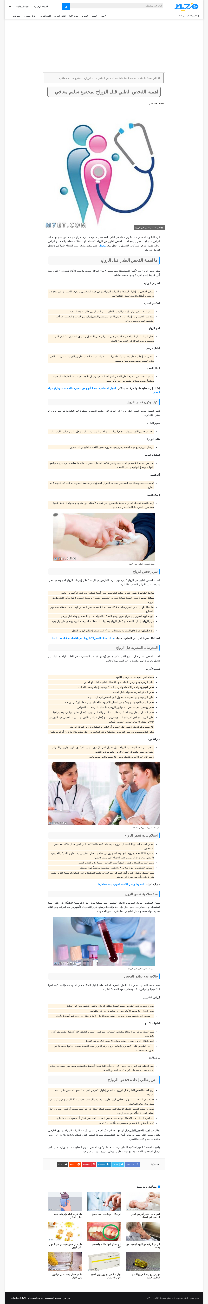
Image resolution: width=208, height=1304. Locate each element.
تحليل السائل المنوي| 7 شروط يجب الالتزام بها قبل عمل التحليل (82, 638)
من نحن (66, 1298)
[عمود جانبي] (10, 6)
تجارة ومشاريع (30, 16)
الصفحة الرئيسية (41, 6)
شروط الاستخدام (35, 1298)
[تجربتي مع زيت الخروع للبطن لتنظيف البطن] (143, 1261)
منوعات (16, 16)
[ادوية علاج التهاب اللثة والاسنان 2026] (104, 1231)
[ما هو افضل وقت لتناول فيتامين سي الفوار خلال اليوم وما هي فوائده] (65, 1261)
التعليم (94, 16)
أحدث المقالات (22, 6)
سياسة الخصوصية (53, 1298)
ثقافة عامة (73, 16)
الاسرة (103, 16)
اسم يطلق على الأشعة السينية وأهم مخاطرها (121, 884)
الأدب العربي (45, 16)
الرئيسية (152, 78)
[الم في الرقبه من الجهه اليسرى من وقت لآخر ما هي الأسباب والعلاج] (143, 1231)
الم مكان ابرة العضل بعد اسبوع (106, 1214)
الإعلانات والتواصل (18, 1298)
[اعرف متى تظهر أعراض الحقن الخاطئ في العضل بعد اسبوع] (143, 1201)
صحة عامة (130, 78)
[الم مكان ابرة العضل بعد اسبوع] (104, 1201)
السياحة (84, 16)
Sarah (161, 103)
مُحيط (103, 245)
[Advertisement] (104, 45)
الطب (141, 78)
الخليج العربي (60, 16)
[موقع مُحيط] (186, 6)
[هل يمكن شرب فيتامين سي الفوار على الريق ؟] (65, 1231)
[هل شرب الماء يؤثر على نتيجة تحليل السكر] (65, 1201)
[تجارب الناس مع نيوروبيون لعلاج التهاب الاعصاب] (104, 1261)
